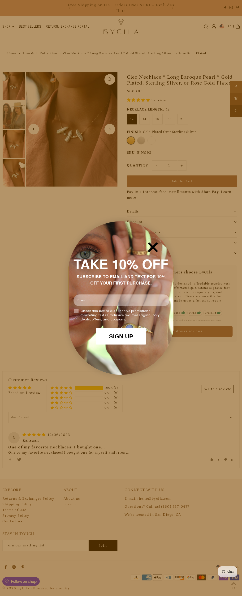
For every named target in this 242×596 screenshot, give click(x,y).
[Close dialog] (152, 247)
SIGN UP (121, 336)
